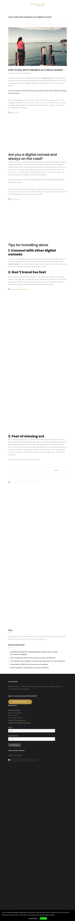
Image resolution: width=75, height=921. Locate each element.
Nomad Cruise (44, 261)
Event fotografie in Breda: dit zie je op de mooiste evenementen (32, 658)
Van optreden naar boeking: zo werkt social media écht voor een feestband (37, 661)
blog (17, 73)
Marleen (12, 73)
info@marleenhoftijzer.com (16, 720)
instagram (19, 755)
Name (10, 727)
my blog (18, 459)
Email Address (13, 736)
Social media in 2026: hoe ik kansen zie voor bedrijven (29, 664)
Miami (10, 447)
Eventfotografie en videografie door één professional (29, 668)
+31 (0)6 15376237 (17, 718)
